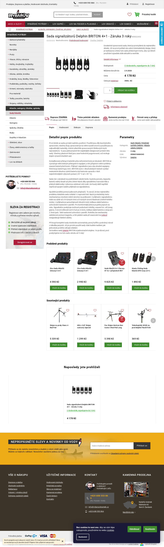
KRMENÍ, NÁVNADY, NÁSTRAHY (21, 89)
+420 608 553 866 (27, 181)
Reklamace (12, 489)
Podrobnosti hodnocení (78, 40)
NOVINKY (13, 45)
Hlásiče (13, 118)
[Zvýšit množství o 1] (113, 88)
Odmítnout (134, 529)
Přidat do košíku (126, 90)
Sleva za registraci (53, 489)
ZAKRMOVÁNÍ (15, 152)
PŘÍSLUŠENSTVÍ (15, 157)
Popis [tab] (51, 127)
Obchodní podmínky (16, 486)
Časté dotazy (51, 496)
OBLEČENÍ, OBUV (16, 142)
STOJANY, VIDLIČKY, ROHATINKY (21, 103)
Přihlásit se (142, 446)
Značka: (96, 40)
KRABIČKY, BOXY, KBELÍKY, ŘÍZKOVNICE (24, 79)
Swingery (14, 123)
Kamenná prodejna (54, 492)
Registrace (150, 4)
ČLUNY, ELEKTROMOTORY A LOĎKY (22, 147)
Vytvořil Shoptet (150, 544)
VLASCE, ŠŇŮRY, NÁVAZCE (19, 59)
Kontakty (53, 4)
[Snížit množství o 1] (113, 91)
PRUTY (12, 55)
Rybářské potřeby (16, 35)
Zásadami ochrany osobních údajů (125, 453)
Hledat (97, 15)
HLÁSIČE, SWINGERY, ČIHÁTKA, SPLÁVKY (25, 108)
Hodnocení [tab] (64, 127)
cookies (110, 530)
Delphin (66, 230)
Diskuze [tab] (77, 127)
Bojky (12, 133)
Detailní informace (111, 59)
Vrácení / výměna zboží (17, 492)
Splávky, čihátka (16, 128)
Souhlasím (150, 529)
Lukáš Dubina (133, 544)
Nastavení (83, 537)
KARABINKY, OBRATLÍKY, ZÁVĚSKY (22, 69)
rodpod (104, 215)
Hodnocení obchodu (39, 4)
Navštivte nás (128, 512)
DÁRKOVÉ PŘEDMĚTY (17, 40)
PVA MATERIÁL (15, 94)
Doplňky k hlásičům (18, 137)
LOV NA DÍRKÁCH (16, 162)
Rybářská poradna (54, 486)
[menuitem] (15, 24)
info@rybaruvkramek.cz (30, 188)
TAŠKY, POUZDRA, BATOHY (20, 98)
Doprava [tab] (89, 127)
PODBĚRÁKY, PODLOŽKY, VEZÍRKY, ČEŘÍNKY (25, 84)
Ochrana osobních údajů (18, 496)
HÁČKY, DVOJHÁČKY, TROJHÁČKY (21, 64)
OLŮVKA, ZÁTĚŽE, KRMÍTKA (20, 74)
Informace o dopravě (119, 107)
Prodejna (10, 4)
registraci (114, 81)
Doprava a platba (22, 4)
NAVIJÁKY (13, 50)
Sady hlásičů (15, 113)
